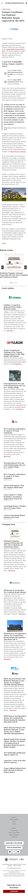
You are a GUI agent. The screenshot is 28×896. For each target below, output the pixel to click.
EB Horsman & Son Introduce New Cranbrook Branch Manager (15, 591)
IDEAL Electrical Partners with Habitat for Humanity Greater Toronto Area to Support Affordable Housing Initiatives (14, 681)
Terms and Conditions (14, 832)
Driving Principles (14, 819)
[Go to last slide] (2, 267)
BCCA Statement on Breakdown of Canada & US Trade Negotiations (14, 431)
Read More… (10, 330)
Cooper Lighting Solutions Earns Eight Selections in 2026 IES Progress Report (15, 770)
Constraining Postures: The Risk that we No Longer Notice (15, 507)
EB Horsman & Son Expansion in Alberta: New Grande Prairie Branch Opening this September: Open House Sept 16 (15, 636)
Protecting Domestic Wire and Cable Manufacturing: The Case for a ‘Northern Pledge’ (14, 385)
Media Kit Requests (14, 834)
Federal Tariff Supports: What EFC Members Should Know (14, 486)
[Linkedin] (18, 851)
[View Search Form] (2, 3)
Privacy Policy (14, 830)
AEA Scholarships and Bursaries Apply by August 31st (15, 754)
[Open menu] (26, 3)
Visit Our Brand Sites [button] (14, 847)
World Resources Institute (18, 151)
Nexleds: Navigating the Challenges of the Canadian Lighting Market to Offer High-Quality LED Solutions (14, 353)
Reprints (14, 828)
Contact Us (14, 837)
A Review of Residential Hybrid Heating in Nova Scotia (14, 516)
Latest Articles (8, 288)
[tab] (10, 282)
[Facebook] (10, 851)
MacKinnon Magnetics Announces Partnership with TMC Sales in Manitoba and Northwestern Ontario (14, 275)
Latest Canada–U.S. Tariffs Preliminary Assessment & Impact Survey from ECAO (13, 497)
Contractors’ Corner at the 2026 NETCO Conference (14, 761)
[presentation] (14, 262)
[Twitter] (14, 851)
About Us (14, 817)
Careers (14, 823)
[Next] (25, 267)
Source (4, 243)
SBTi (5, 134)
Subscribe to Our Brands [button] (14, 843)
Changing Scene (6, 9)
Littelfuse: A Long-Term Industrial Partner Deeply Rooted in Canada (12, 307)
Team (14, 821)
